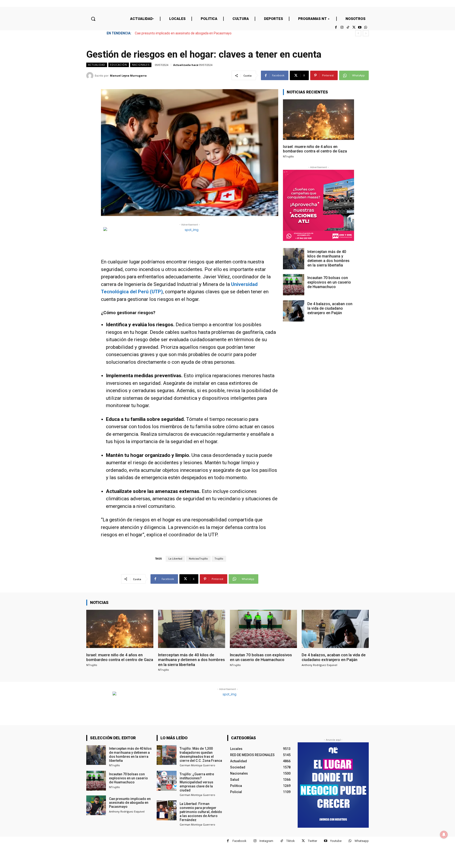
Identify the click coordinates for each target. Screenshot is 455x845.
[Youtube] (360, 27)
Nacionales (141, 64)
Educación (118, 64)
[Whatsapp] (366, 27)
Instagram (266, 841)
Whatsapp (362, 841)
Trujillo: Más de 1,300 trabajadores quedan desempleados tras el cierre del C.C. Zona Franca (201, 754)
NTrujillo (288, 156)
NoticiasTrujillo (198, 558)
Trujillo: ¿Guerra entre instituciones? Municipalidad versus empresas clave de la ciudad (197, 782)
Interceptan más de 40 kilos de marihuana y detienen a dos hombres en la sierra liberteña (328, 258)
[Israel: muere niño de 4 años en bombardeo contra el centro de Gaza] (318, 119)
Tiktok (290, 841)
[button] (93, 19)
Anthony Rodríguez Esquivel (319, 665)
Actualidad (96, 64)
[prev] (358, 33)
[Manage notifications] (444, 834)
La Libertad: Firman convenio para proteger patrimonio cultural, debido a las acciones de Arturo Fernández (201, 812)
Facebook (239, 841)
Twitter (312, 841)
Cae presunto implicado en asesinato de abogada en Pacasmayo (183, 33)
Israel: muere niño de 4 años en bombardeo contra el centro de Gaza (315, 148)
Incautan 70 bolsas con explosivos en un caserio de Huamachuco (329, 282)
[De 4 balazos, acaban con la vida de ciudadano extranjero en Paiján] (293, 310)
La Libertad (175, 558)
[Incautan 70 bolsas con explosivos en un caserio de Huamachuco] (293, 284)
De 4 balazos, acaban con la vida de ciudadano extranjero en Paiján (329, 308)
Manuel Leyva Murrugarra (128, 75)
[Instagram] (342, 27)
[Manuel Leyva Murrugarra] (90, 75)
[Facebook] (336, 27)
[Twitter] (354, 27)
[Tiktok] (348, 27)
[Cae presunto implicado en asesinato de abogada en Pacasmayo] (96, 805)
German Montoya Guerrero (197, 765)
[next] (366, 33)
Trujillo (218, 558)
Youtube (335, 841)
